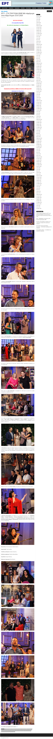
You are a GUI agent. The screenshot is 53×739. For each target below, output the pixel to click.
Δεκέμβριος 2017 (38, 178)
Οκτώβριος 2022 (38, 88)
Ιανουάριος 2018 (38, 177)
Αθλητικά (34, 8)
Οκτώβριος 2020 (38, 125)
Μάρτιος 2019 (38, 155)
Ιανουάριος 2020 (38, 139)
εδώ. (17, 726)
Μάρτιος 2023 (38, 80)
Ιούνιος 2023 (38, 75)
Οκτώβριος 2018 (38, 163)
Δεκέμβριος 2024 (38, 47)
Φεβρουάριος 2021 (39, 119)
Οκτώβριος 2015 (38, 208)
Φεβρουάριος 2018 (39, 175)
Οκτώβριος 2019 (38, 144)
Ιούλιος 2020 (38, 130)
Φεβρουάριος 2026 (39, 25)
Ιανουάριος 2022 (38, 102)
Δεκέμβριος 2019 (38, 141)
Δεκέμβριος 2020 (38, 122)
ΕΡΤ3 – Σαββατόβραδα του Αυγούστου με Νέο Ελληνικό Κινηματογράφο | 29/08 (43, 219)
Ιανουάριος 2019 (38, 158)
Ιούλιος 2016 (38, 205)
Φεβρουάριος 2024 (39, 63)
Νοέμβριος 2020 (38, 124)
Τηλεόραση (11, 8)
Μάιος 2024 (38, 58)
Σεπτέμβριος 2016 (39, 202)
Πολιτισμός (28, 8)
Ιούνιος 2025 (38, 38)
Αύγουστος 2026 (38, 16)
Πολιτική (22, 8)
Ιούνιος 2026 (38, 19)
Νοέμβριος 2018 (38, 161)
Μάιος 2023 (38, 77)
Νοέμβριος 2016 (38, 199)
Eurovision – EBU (41, 8)
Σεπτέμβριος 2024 (39, 52)
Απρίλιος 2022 (38, 97)
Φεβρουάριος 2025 (39, 44)
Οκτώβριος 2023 (38, 69)
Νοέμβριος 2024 (38, 49)
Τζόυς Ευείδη (8, 731)
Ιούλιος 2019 (38, 149)
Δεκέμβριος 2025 (38, 28)
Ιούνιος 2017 (38, 188)
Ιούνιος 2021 (38, 113)
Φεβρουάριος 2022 (39, 100)
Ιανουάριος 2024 (38, 64)
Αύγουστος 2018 (38, 166)
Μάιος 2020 (38, 133)
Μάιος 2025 (38, 39)
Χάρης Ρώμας (13, 731)
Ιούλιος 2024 (38, 55)
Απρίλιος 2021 (38, 116)
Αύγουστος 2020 (38, 128)
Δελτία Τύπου (4, 8)
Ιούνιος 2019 (38, 150)
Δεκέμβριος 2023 (38, 66)
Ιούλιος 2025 (38, 36)
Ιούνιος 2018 (38, 169)
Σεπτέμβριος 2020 (39, 127)
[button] (51, 8)
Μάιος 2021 (38, 114)
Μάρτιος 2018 (38, 174)
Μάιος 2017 (38, 189)
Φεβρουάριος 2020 (39, 138)
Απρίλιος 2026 (38, 22)
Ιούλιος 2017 (38, 186)
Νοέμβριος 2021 (38, 105)
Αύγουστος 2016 (38, 203)
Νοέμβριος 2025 (38, 30)
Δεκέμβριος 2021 (38, 103)
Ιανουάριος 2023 (38, 83)
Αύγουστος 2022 (38, 91)
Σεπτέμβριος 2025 (39, 33)
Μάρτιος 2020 (38, 136)
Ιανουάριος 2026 (38, 27)
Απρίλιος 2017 (38, 191)
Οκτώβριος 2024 (38, 50)
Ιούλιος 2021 (38, 111)
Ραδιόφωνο (17, 8)
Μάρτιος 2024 (38, 61)
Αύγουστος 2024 (38, 53)
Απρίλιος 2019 (38, 153)
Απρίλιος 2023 (38, 78)
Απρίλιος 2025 (38, 41)
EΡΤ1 (2, 11)
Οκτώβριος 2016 (38, 200)
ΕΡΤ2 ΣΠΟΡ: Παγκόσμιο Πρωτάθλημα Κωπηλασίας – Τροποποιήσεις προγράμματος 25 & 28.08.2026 (44, 226)
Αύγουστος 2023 (38, 72)
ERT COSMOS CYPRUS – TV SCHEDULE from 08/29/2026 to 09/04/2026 (43, 230)
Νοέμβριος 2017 (38, 180)
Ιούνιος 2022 (38, 94)
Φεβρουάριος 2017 (39, 194)
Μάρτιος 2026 (38, 24)
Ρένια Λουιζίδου (4, 731)
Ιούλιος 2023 (38, 74)
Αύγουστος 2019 (38, 147)
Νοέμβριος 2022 (38, 86)
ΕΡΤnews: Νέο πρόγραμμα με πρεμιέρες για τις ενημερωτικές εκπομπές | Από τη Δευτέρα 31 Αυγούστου (43, 222)
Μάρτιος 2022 (38, 99)
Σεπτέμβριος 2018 (39, 164)
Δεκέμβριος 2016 (38, 197)
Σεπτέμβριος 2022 (39, 89)
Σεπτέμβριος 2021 (39, 108)
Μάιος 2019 (38, 152)
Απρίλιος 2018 (38, 172)
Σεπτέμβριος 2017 (39, 183)
